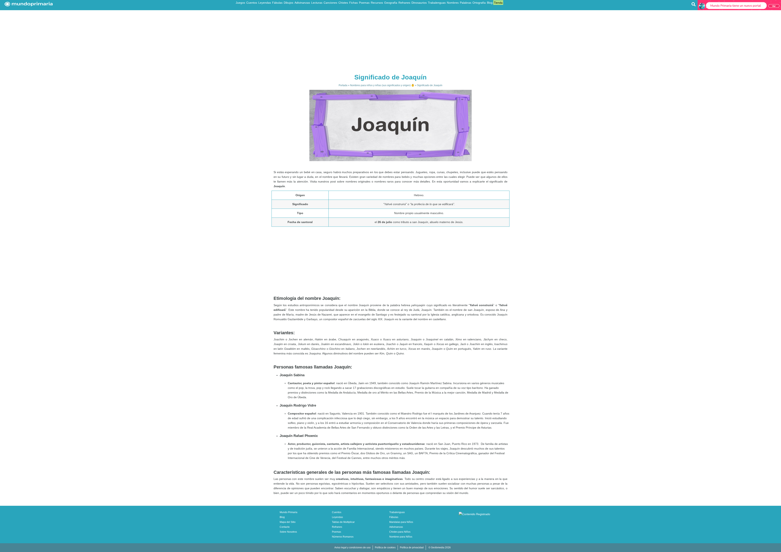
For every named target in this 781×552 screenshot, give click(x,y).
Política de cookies (385, 547)
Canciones (330, 2)
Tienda (498, 2)
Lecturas (316, 2)
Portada (343, 85)
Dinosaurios (419, 2)
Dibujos (288, 2)
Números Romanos (342, 536)
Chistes (343, 2)
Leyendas (264, 2)
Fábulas (277, 2)
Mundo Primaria (288, 512)
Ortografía (479, 2)
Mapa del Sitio (288, 522)
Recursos (377, 2)
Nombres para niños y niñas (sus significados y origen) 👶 (382, 85)
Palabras (465, 2)
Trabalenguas (437, 2)
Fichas (353, 2)
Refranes (404, 2)
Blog (490, 2)
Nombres (453, 2)
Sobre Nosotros (288, 531)
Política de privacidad (412, 547)
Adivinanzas (302, 2)
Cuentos (251, 2)
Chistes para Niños (399, 531)
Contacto (285, 527)
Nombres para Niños (400, 536)
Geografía (390, 2)
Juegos (240, 2)
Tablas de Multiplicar (343, 522)
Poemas (364, 2)
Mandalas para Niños (401, 522)
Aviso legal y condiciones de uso (352, 547)
